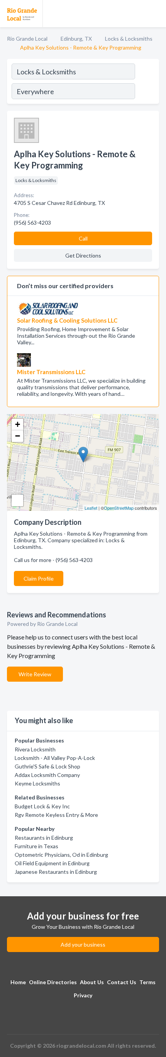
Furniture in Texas (36, 846)
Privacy (83, 995)
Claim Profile (39, 578)
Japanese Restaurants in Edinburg (56, 871)
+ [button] (17, 424)
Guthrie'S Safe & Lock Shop (47, 766)
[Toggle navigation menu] (155, 13)
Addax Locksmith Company (47, 775)
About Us (92, 982)
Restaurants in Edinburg (44, 837)
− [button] (17, 436)
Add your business (83, 944)
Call (83, 238)
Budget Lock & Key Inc (42, 806)
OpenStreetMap (119, 508)
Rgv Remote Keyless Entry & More (56, 814)
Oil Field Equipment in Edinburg (52, 863)
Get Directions (83, 255)
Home (18, 982)
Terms (147, 982)
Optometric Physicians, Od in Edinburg (61, 854)
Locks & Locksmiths (128, 38)
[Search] (146, 82)
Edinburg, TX (76, 38)
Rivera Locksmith (35, 749)
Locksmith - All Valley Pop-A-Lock (55, 758)
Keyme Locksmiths (37, 783)
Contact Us (121, 982)
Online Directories (53, 982)
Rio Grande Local (27, 38)
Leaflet (91, 508)
